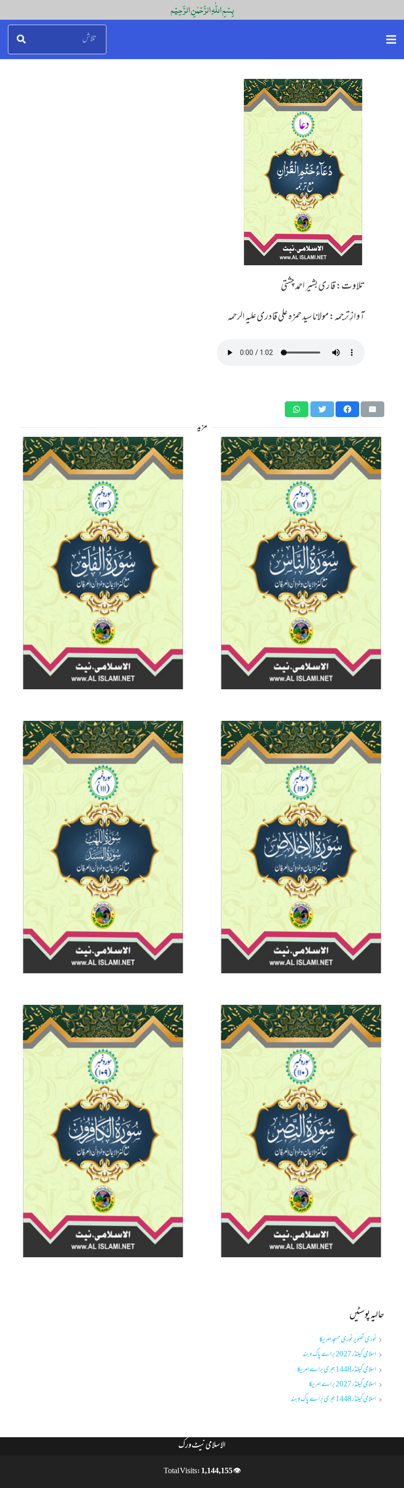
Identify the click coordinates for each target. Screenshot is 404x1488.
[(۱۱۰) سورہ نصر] (301, 1131)
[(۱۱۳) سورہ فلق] (103, 563)
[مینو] (391, 39)
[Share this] (347, 409)
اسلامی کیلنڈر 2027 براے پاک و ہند (339, 1354)
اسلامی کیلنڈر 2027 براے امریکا (342, 1384)
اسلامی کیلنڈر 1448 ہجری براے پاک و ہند (333, 1399)
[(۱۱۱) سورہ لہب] (103, 847)
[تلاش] (21, 39)
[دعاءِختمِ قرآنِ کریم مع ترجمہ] (202, 172)
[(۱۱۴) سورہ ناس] (301, 563)
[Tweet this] (322, 409)
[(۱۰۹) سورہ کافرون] (103, 1131)
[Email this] (372, 409)
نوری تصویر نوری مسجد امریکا (347, 1339)
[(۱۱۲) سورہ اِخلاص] (301, 847)
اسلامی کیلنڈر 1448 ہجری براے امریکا (336, 1370)
